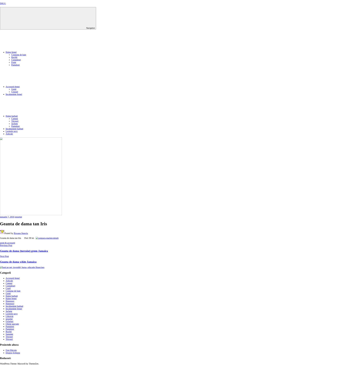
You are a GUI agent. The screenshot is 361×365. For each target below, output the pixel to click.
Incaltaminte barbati (14, 129)
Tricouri (14, 121)
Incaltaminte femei (14, 94)
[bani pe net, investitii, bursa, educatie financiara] (22, 267)
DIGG (3, 3)
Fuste (13, 62)
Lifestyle (9, 316)
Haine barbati (12, 116)
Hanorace (10, 301)
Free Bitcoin (11, 350)
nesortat (18, 217)
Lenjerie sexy (12, 131)
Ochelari (9, 321)
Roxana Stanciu (21, 233)
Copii (8, 288)
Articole (9, 134)
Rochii (14, 57)
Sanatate (9, 334)
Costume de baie (18, 55)
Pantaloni (15, 65)
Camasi (14, 118)
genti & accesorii (7, 243)
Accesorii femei (13, 86)
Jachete (14, 123)
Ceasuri (14, 92)
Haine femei (11, 52)
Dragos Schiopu (13, 353)
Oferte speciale (12, 324)
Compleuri (16, 60)
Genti (13, 89)
